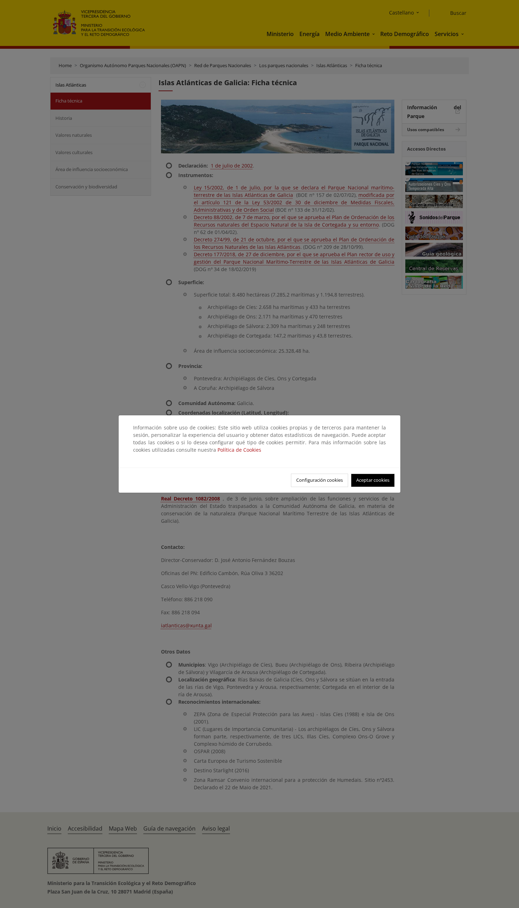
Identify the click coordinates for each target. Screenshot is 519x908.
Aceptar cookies (372, 480)
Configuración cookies (319, 480)
